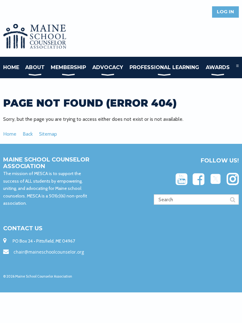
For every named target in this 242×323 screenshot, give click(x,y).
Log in (225, 12)
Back (28, 134)
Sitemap (48, 134)
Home (9, 134)
